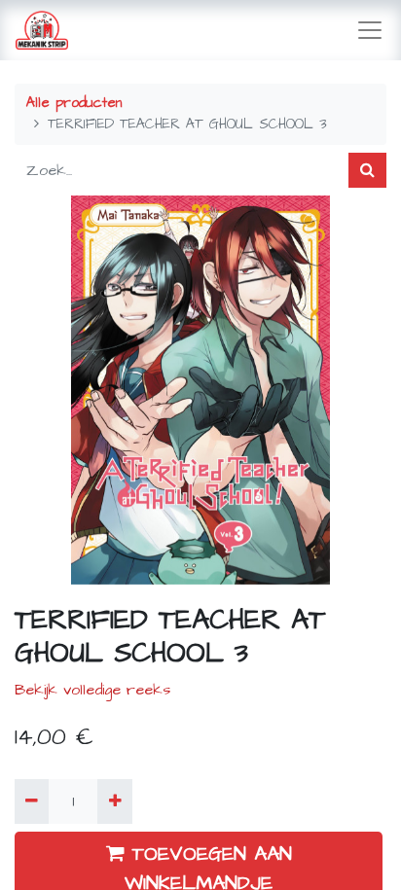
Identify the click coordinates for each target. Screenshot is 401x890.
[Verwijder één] (32, 801)
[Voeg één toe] (114, 801)
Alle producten (74, 103)
